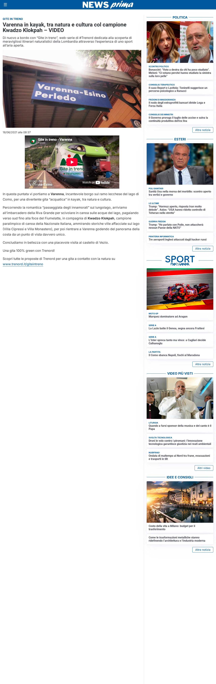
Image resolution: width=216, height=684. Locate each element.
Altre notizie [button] (202, 130)
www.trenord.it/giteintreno (23, 264)
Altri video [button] (203, 468)
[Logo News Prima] (108, 5)
